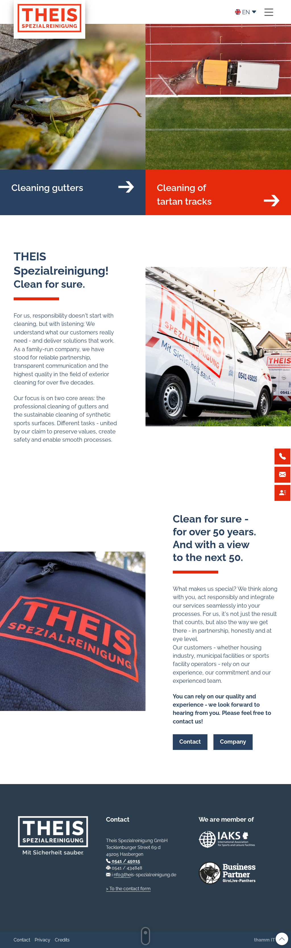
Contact (190, 742)
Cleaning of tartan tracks (184, 194)
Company (233, 742)
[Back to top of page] (282, 939)
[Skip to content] (145, 936)
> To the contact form (128, 888)
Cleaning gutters (47, 187)
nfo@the (122, 874)
